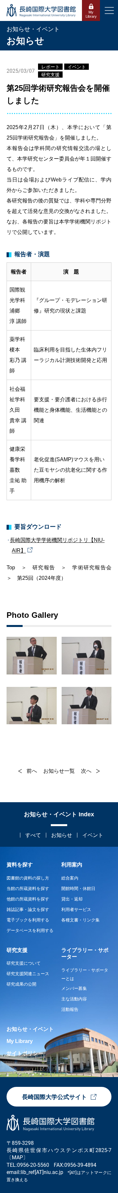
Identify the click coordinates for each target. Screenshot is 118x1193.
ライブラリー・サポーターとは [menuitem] (84, 974)
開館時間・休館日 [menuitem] (78, 888)
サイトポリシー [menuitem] (25, 1053)
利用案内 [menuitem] (71, 864)
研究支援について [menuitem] (24, 963)
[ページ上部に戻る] (113, 842)
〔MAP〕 (17, 1157)
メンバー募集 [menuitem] (74, 988)
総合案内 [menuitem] (69, 878)
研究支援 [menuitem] (17, 950)
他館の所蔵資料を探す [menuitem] (28, 899)
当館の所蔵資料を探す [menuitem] (28, 888)
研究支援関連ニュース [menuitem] (28, 973)
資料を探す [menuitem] (20, 864)
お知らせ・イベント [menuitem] (30, 1029)
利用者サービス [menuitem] (76, 909)
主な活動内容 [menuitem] (74, 998)
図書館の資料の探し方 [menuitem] (28, 878)
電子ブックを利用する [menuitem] (28, 920)
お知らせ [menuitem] (61, 835)
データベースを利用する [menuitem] (30, 930)
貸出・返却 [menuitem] (72, 899)
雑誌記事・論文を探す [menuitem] (28, 909)
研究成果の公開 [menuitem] (21, 984)
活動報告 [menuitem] (69, 1009)
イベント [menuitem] (92, 835)
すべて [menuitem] (33, 835)
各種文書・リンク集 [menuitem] (80, 920)
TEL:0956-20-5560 (28, 1164)
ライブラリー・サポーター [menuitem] (84, 953)
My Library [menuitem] (20, 1041)
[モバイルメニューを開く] (109, 10)
